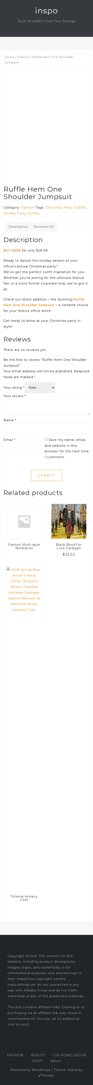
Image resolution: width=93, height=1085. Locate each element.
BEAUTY (38, 1055)
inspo (46, 10)
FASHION (15, 1055)
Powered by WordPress (30, 1070)
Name (9, 420)
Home (9, 57)
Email (9, 440)
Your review (14, 396)
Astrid (73, 1070)
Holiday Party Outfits (21, 213)
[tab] (18, 226)
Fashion (23, 57)
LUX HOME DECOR (69, 1055)
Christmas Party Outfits (65, 207)
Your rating (13, 388)
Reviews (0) (44, 227)
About (55, 1061)
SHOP (37, 1061)
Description (18, 227)
